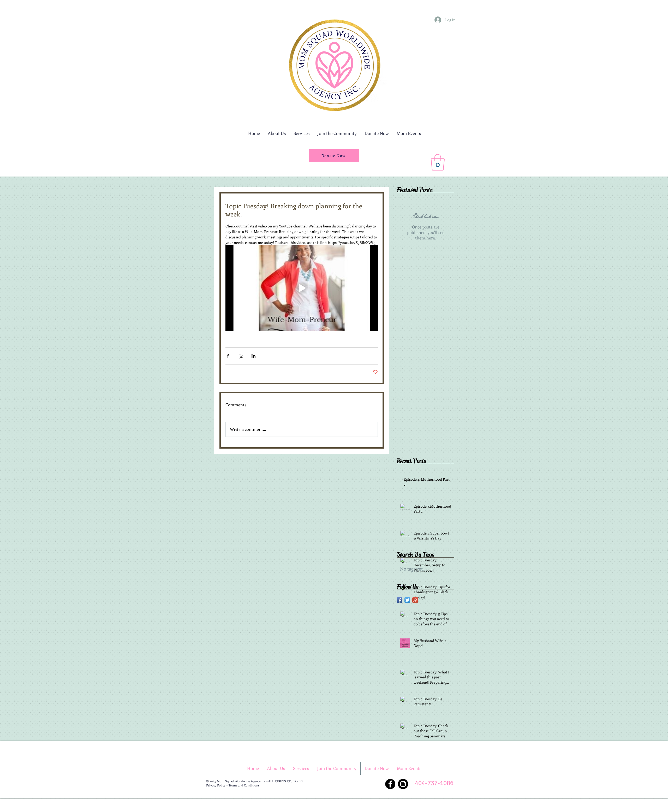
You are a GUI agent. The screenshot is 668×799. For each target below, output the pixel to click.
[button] (438, 162)
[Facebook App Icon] (399, 600)
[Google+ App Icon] (415, 600)
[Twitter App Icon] (407, 600)
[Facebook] (390, 784)
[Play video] (301, 288)
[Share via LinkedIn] (253, 356)
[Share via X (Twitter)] (240, 356)
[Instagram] (403, 784)
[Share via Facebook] (227, 356)
